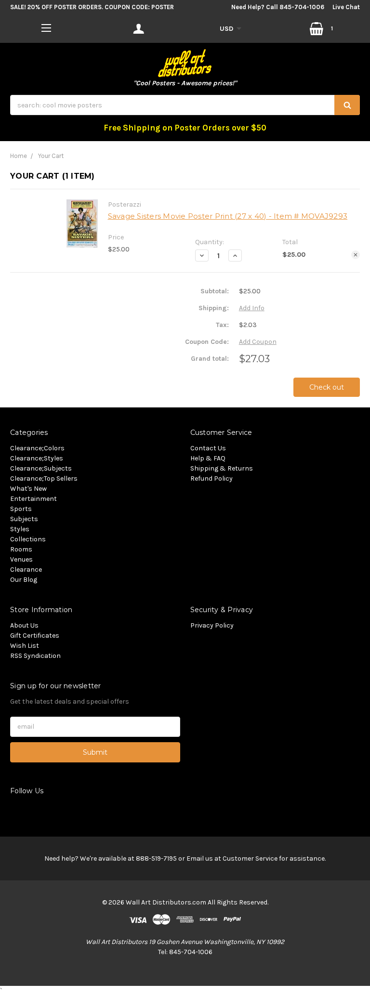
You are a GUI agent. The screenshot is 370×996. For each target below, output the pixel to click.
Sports (21, 509)
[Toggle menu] (46, 27)
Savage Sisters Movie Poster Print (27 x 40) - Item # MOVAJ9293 (228, 216)
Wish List (24, 646)
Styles (19, 529)
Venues (21, 559)
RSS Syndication (35, 656)
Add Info (251, 308)
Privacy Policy (212, 625)
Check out (326, 387)
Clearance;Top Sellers (44, 478)
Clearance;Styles (36, 458)
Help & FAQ (207, 458)
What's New (28, 489)
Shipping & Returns (221, 468)
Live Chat (346, 7)
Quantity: (209, 242)
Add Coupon (258, 342)
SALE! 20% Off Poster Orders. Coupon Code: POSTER (92, 7)
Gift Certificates (34, 635)
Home (18, 155)
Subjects (24, 519)
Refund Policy (211, 478)
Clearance (26, 569)
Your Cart (51, 155)
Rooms (21, 549)
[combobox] (185, 105)
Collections (28, 539)
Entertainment (33, 499)
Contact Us (208, 448)
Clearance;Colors (37, 448)
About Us (24, 625)
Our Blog (23, 580)
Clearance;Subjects (41, 468)
